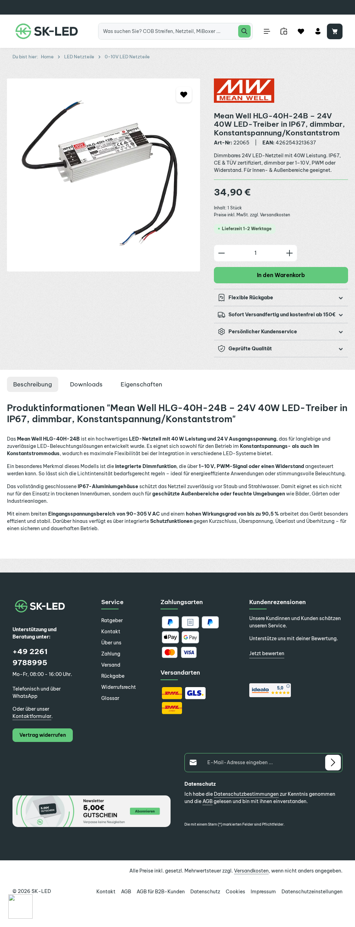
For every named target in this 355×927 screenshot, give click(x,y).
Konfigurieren (231, 862)
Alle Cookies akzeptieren (298, 862)
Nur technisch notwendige (162, 862)
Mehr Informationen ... (43, 863)
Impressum (62, 873)
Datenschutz (34, 873)
